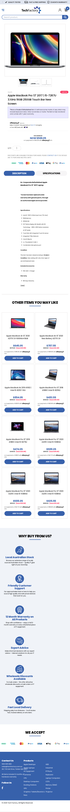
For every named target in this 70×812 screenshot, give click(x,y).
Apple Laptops (29, 768)
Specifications (51, 173)
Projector (49, 792)
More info (22, 123)
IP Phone (49, 771)
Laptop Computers (53, 778)
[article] (18, 337)
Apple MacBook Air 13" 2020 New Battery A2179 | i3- (51, 337)
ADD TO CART (18, 358)
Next (67, 2)
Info (51, 140)
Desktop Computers (31, 781)
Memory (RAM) (51, 785)
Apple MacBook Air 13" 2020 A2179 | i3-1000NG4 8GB (18, 337)
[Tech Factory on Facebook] (2, 788)
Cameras (27, 775)
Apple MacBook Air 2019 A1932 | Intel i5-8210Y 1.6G (18, 388)
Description (19, 173)
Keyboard (49, 775)
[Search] (65, 17)
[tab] (19, 173)
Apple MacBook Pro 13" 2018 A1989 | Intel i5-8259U (51, 388)
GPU (25, 788)
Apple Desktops (30, 764)
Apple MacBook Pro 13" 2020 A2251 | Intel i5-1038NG (51, 440)
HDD (47, 764)
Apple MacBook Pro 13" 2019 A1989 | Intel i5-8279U (18, 440)
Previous (2, 2)
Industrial (49, 768)
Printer (48, 788)
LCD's (48, 781)
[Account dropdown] (59, 10)
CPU (25, 778)
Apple (10, 92)
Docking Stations (30, 785)
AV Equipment (29, 771)
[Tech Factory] (31, 10)
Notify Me (28, 148)
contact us (51, 155)
